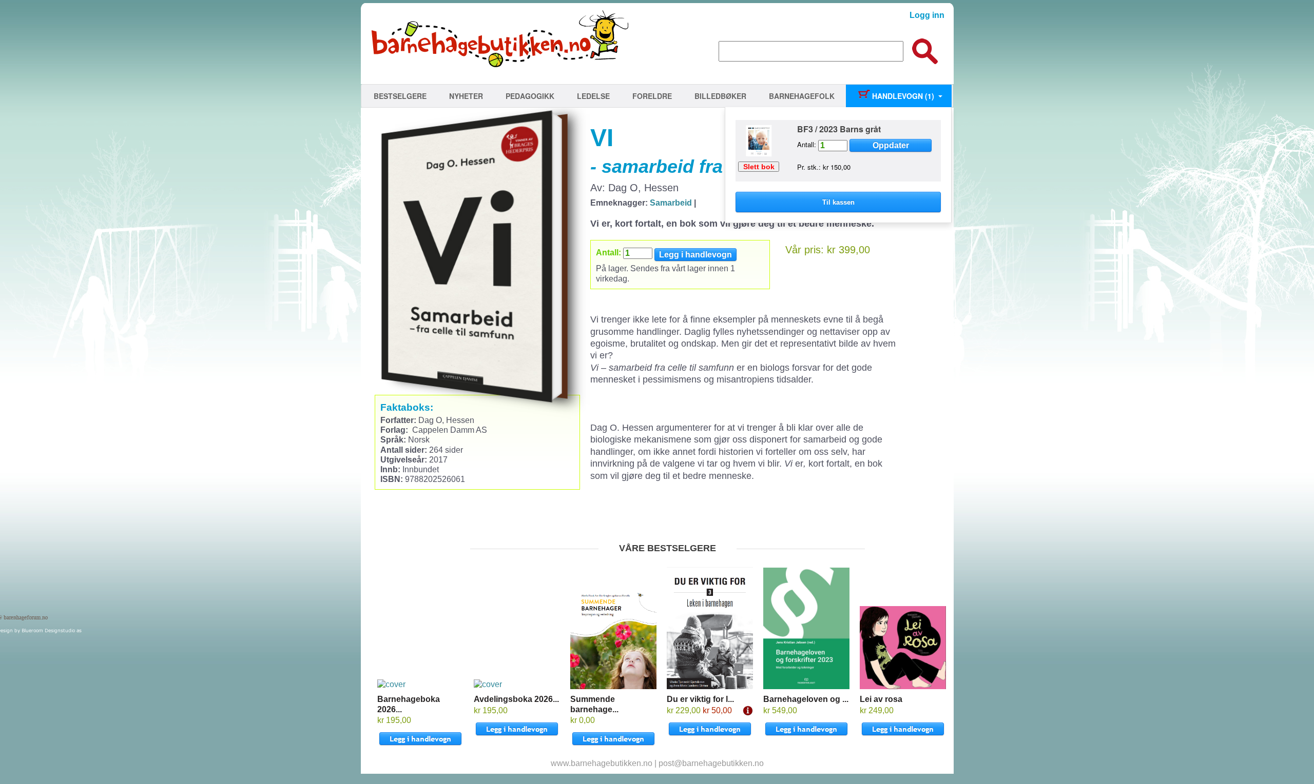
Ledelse (593, 96)
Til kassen (838, 202)
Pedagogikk (530, 96)
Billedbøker (720, 96)
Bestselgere (400, 96)
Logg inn (927, 15)
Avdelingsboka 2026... (516, 699)
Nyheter (466, 96)
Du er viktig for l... (700, 699)
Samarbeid (671, 202)
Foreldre (652, 96)
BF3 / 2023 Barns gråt (839, 129)
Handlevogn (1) (902, 96)
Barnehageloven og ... (805, 699)
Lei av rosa (881, 699)
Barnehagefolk (802, 96)
